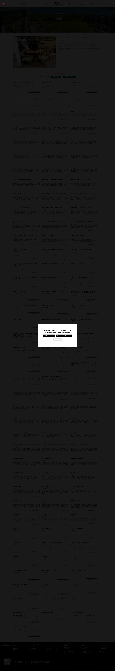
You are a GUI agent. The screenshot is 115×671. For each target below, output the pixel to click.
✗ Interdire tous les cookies (64, 335)
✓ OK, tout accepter (49, 335)
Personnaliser (57, 339)
